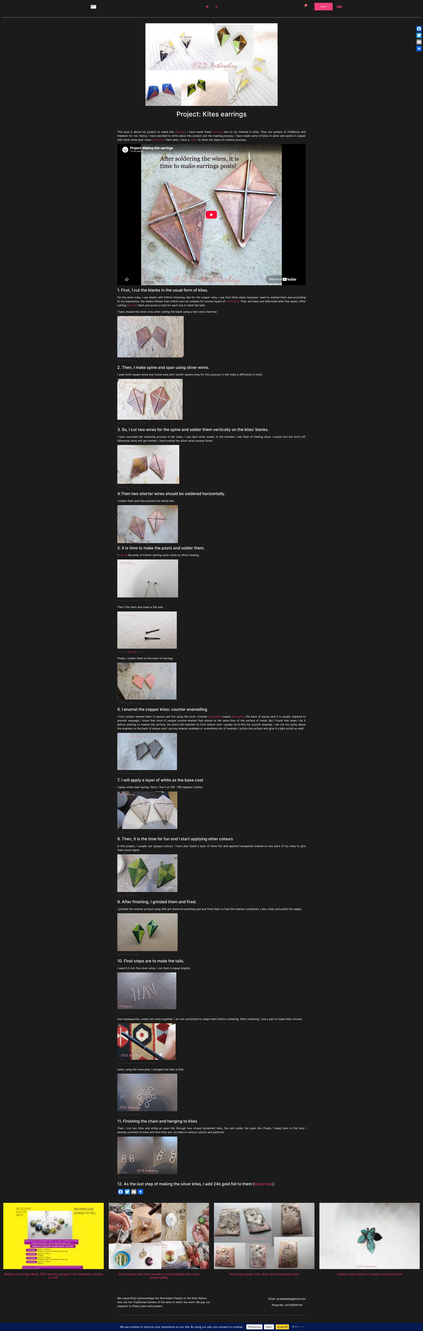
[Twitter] (419, 35)
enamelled (158, 139)
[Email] (419, 42)
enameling (232, 301)
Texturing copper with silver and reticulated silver (264, 1274)
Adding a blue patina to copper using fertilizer (369, 1274)
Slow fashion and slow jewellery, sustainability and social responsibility (158, 1275)
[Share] (419, 48)
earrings (180, 131)
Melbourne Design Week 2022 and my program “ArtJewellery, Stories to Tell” (53, 1275)
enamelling (215, 716)
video (193, 139)
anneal (133, 305)
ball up (123, 555)
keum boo (263, 1184)
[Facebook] (419, 28)
